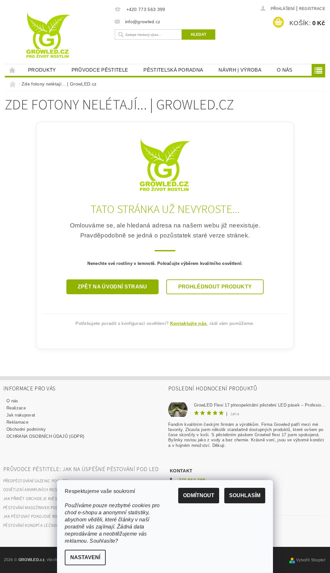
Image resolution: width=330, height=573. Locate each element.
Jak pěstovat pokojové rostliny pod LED (45, 516)
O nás (285, 70)
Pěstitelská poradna (173, 70)
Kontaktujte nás (188, 323)
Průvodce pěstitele (100, 70)
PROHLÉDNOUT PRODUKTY (215, 286)
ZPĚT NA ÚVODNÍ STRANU (112, 286)
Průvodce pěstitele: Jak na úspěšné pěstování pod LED (81, 469)
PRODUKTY (42, 70)
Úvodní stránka (12, 69)
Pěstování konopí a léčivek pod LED (39, 525)
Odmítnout (198, 495)
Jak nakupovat (20, 415)
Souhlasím (244, 495)
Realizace (16, 408)
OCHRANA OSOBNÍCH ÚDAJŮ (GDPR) (45, 436)
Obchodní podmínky (26, 429)
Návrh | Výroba (239, 70)
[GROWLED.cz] (70, 35)
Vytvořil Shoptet (310, 560)
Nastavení (85, 557)
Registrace (312, 8)
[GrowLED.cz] (165, 164)
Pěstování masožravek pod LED (35, 508)
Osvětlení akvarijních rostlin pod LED (42, 490)
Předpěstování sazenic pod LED (35, 481)
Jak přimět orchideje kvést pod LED (40, 499)
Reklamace (17, 422)
